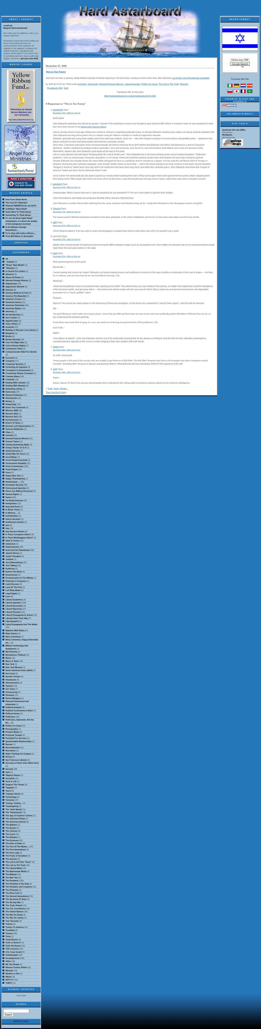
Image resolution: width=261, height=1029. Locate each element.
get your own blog (29, 58)
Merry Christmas (13, 637)
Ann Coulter (11, 318)
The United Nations (15, 911)
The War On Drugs (14, 915)
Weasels (184, 84)
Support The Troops (15, 784)
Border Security (13, 339)
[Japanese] (236, 92)
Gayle (56, 347)
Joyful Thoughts (13, 556)
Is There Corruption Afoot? (18, 534)
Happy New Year (13, 476)
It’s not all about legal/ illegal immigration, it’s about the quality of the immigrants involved (21, 221)
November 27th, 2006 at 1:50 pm (66, 113)
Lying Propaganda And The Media (21, 624)
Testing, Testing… (14, 803)
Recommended (13, 747)
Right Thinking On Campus (18, 754)
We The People (12, 964)
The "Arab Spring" (14, 809)
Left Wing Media (13, 590)
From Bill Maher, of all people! (19, 236)
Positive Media (12, 732)
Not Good (10, 673)
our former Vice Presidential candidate (190, 78)
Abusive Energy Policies (17, 280)
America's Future (13, 299)
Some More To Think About (18, 212)
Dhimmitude (11, 398)
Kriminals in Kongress (16, 581)
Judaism (9, 559)
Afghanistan (11, 284)
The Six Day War (13, 902)
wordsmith (58, 110)
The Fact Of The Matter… (17, 846)
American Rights (13, 308)
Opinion (9, 686)
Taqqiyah (10, 787)
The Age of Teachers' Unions (19, 815)
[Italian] (230, 87)
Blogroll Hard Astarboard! (15, 28)
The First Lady (12, 853)
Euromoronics (12, 420)
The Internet (11, 859)
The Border (11, 828)
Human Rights (12, 494)
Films (8, 432)
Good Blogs (11, 457)
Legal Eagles (11, 593)
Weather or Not (13, 973)
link (66, 88)
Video (8, 961)
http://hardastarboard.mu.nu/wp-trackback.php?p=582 (130, 96)
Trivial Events (12, 939)
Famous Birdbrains (14, 429)
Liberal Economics (14, 606)
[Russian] (230, 92)
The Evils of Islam (14, 843)
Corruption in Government (18, 370)
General (9, 435)
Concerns (10, 358)
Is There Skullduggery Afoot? (19, 538)
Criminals (10, 379)
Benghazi (10, 333)
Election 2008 (12, 410)
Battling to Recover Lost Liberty (21, 330)
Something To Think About (18, 215)
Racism (9, 744)
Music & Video (12, 661)
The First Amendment (16, 849)
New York (10, 664)
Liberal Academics (14, 600)
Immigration (11, 503)
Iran (7, 525)
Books (9, 336)
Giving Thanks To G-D (16, 448)
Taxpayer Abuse (13, 794)
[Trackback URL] (55, 88)
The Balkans (11, 825)
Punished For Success (16, 738)
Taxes (8, 791)
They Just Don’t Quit (55, 392)
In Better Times (13, 510)
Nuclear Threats (13, 676)
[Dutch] (243, 87)
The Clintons (12, 831)
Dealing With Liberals (15, 383)
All (7, 259)
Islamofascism (12, 547)
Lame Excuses (12, 584)
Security (9, 769)
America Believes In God (17, 293)
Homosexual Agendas (16, 488)
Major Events (12, 633)
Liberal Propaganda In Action (19, 615)
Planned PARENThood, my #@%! (21, 206)
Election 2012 (12, 417)
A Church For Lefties (15, 271)
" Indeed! (10, 262)
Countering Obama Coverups (19, 373)
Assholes (82, 84)
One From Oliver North (16, 199)
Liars (8, 596)
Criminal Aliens (13, 376)
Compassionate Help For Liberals (21, 352)
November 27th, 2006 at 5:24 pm (66, 226)
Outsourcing (11, 692)
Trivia (8, 936)
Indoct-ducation (13, 519)
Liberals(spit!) (12, 621)
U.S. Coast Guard (14, 952)
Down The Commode (15, 407)
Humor (9, 497)
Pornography (12, 729)
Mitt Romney (11, 652)
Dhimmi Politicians (14, 395)
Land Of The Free (14, 587)
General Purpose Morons (111, 84)
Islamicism (10, 544)
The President (12, 880)
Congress (10, 361)
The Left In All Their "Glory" (18, 862)
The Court (10, 834)
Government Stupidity (16, 463)
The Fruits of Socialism (16, 856)
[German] (236, 87)
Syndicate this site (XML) (233, 130)
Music (8, 658)
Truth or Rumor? (13, 942)
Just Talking (11, 565)
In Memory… (11, 513)
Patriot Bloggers (13, 698)
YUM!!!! (9, 983)
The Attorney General (16, 822)
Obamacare (11, 680)
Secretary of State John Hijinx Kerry (22, 763)
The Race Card (12, 893)
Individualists (12, 516)
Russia (9, 757)
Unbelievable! (12, 955)
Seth (55, 253)
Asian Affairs (12, 324)
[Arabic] (249, 92)
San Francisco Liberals (16, 760)
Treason (9, 933)
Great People (12, 469)
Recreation (11, 750)
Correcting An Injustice (16, 367)
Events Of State (13, 423)
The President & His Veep (17, 884)
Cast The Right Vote (15, 342)
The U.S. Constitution (16, 908)
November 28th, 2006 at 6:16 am (66, 372)
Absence (10, 274)
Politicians (10, 717)
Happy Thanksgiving (15, 479)
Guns (8, 472)
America (9, 290)
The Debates (11, 837)
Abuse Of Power (13, 277)
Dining (9, 401)
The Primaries (12, 890)
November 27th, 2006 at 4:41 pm (66, 212)
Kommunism (12, 575)
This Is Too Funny (56, 72)
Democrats (93, 84)
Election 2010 (12, 414)
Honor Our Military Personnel (19, 491)
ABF (55, 222)
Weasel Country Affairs (16, 967)
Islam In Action (13, 541)
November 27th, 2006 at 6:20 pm (66, 239)
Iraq (7, 528)
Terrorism (10, 800)
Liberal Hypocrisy (14, 609)
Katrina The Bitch (14, 572)
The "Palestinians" (14, 812)
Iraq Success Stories (15, 531)
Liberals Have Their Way (17, 618)
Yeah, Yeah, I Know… (58, 388)
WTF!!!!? (10, 980)
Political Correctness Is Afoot (19, 710)
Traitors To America (15, 927)
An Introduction (13, 315)
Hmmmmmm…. (13, 482)
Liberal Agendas (132, 84)
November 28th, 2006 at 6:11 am (66, 350)
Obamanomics (12, 683)
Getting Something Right (17, 445)
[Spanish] (249, 87)
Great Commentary (14, 466)
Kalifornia (10, 569)
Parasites (10, 695)
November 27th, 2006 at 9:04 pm (66, 256)
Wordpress (227, 135)
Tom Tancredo (12, 921)
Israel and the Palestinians (18, 550)
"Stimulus (10, 268)
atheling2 (57, 184)
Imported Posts (13, 507)
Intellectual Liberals (15, 522)
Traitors (9, 924)
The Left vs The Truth (169, 84)
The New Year (12, 877)
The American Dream (15, 818)
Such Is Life (11, 781)
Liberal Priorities (13, 612)
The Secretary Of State (16, 899)
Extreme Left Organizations (18, 426)
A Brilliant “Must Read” (16, 209)
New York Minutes (14, 667)
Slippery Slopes (13, 775)
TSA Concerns (12, 949)
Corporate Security (14, 364)
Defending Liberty (14, 389)
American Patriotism (15, 305)
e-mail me (7, 25)
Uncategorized (12, 958)
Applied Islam (12, 321)
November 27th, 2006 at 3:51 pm (66, 187)
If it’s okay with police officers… (21, 233)
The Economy (12, 840)
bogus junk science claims (93, 127)
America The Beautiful (16, 296)
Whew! (9, 977)
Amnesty (10, 311)
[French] (243, 92)
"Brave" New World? (15, 265)
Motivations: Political (15, 655)
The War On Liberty (15, 918)
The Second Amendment (17, 896)
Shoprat (57, 208)
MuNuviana (21, 1021)
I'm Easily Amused (14, 500)
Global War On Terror (15, 454)
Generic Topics (13, 441)
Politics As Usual (149, 84)
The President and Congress (19, 887)
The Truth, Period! (14, 905)
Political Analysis (13, 707)
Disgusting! (11, 404)
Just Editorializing (14, 562)
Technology (11, 797)
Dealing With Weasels (16, 386)
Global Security (13, 451)
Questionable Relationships (19, 741)
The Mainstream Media (16, 871)
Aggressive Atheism (15, 287)
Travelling (10, 930)
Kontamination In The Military (19, 578)
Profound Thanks (14, 735)
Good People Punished (16, 460)
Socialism (10, 778)
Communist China (14, 349)
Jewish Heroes (12, 553)
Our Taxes (10, 689)
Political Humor (13, 713)
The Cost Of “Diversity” (17, 203)
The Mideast (11, 874)
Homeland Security (14, 485)
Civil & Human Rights (16, 346)
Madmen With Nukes (15, 630)
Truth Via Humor (13, 946)
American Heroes (13, 302)
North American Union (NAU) (19, 670)
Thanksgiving (12, 806)
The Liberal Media (14, 868)
